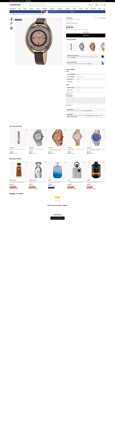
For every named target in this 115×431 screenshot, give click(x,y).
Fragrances (67, 8)
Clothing (80, 8)
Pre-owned (93, 8)
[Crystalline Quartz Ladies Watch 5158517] (61, 19)
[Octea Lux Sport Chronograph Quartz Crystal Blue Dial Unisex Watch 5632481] (104, 130)
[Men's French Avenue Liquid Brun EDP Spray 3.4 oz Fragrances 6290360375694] (27, 162)
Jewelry (38, 8)
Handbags (44, 8)
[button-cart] (104, 5)
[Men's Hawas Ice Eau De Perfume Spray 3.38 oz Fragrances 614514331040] (65, 162)
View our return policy (88, 110)
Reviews (12, 193)
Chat (97, 115)
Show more (68, 105)
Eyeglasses (60, 8)
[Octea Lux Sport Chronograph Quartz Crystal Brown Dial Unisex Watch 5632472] (65, 130)
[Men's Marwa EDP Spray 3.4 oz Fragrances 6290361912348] (46, 162)
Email (94, 115)
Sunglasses (52, 8)
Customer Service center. (72, 116)
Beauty (74, 8)
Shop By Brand (13, 8)
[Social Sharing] (58, 19)
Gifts (100, 8)
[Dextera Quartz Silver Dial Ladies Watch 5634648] (46, 130)
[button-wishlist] (102, 5)
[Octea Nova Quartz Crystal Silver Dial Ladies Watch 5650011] (84, 130)
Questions (19, 193)
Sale (104, 8)
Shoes (86, 8)
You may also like (71, 39)
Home (11, 14)
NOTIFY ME (86, 35)
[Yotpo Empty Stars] (96, 17)
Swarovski (18, 14)
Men (20, 8)
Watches (31, 8)
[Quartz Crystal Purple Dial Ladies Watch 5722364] (27, 130)
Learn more (73, 57)
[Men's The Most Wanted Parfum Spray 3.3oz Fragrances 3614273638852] (104, 162)
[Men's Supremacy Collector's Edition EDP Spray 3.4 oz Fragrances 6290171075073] (84, 162)
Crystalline (22, 14)
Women (25, 8)
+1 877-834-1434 (88, 115)
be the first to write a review (57, 218)
